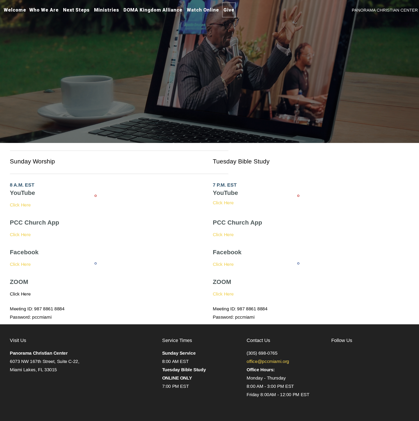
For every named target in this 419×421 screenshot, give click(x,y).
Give (228, 10)
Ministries (107, 10)
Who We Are (44, 10)
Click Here (20, 204)
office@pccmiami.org (268, 361)
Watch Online (203, 10)
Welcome (15, 10)
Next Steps (77, 10)
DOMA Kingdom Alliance (154, 10)
